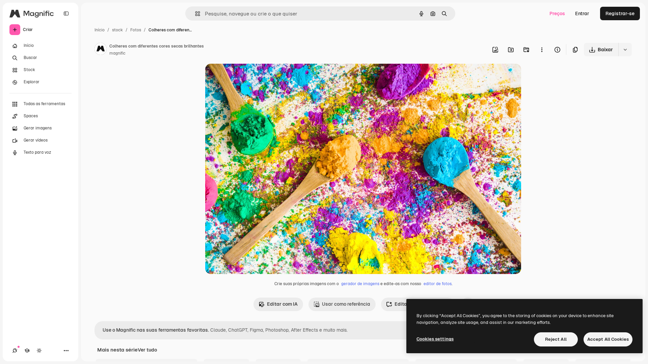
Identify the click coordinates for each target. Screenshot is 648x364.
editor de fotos (438, 283)
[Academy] (27, 350)
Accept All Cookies (608, 339)
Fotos (135, 30)
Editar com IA (282, 304)
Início (99, 30)
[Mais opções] (541, 49)
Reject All (556, 339)
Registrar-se (619, 13)
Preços (557, 13)
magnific (117, 53)
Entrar (582, 13)
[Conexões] (14, 350)
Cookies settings (435, 339)
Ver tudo (147, 350)
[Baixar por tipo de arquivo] (625, 49)
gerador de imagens (360, 283)
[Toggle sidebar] (66, 13)
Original (248, 76)
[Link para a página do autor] (100, 50)
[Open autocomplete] (195, 13)
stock (117, 30)
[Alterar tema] (39, 350)
